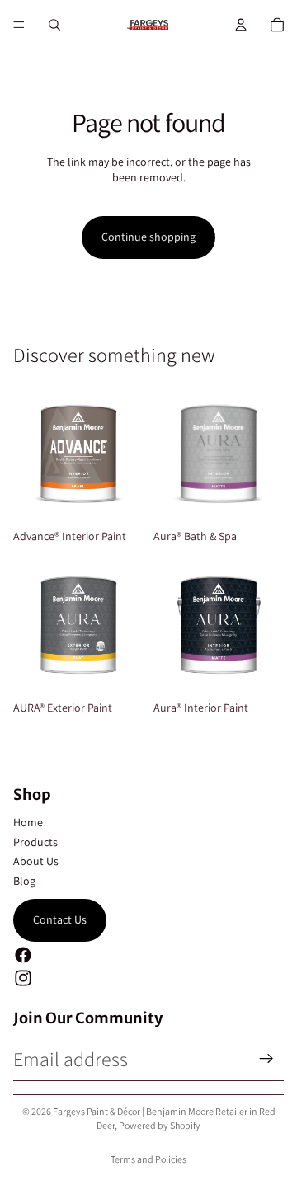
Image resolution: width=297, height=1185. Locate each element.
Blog (24, 880)
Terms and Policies (148, 1159)
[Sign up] (266, 1059)
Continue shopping (148, 236)
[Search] (54, 25)
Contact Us (60, 919)
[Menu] (19, 25)
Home (28, 822)
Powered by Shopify (159, 1125)
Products (35, 842)
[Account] (241, 25)
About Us (36, 860)
